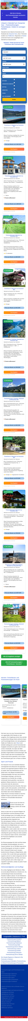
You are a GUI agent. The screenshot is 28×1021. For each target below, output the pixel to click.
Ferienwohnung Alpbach (14, 941)
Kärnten (24, 35)
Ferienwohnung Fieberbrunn (14, 943)
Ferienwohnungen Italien (8, 977)
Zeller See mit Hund (6, 1000)
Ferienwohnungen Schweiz (8, 975)
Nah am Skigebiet (6, 96)
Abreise (4, 61)
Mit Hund (4, 80)
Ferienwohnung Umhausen (14, 952)
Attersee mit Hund (6, 1002)
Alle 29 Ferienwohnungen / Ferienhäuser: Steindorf (13, 663)
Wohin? (4, 49)
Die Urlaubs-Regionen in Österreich (10, 957)
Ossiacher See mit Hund (7, 1003)
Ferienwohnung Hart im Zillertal (14, 946)
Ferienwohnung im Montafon (8, 961)
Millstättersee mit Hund (7, 994)
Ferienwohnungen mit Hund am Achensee (12, 990)
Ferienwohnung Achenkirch (14, 939)
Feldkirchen (11, 35)
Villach (18, 743)
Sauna (4, 93)
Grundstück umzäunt (8, 83)
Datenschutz (12, 1017)
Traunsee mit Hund (6, 1005)
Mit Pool (4, 87)
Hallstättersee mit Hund (7, 992)
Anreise (4, 55)
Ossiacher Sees (13, 34)
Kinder (4, 73)
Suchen (14, 99)
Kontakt (17, 1017)
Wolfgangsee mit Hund (7, 998)
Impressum (7, 1017)
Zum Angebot (14, 149)
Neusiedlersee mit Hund (7, 996)
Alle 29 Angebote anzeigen (11, 656)
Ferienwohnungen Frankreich (9, 981)
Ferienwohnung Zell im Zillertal (14, 954)
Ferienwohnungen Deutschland (9, 979)
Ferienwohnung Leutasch (14, 948)
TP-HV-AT (21, 1017)
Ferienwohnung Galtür (14, 945)
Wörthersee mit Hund (7, 1007)
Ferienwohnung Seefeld (14, 950)
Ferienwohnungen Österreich (9, 973)
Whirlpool (5, 90)
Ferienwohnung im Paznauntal (15, 963)
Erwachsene (5, 67)
